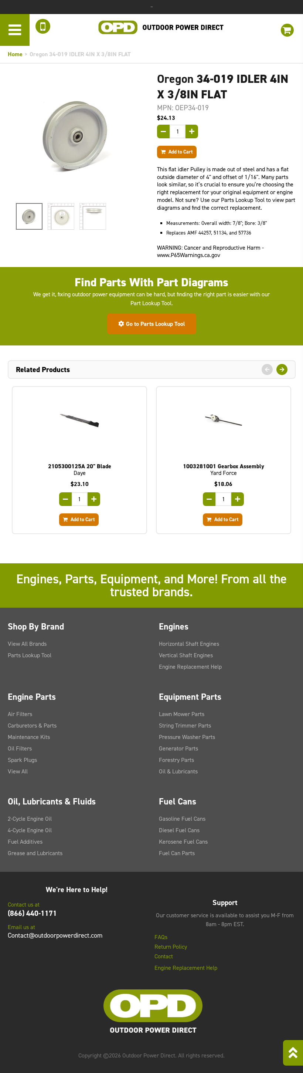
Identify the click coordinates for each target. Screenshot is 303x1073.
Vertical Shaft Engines (186, 655)
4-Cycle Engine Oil (30, 830)
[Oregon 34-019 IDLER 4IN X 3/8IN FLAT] (77, 135)
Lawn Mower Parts (181, 714)
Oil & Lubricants (178, 771)
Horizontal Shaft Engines (189, 644)
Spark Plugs (22, 760)
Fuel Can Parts (177, 853)
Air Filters (20, 714)
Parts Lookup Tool (29, 655)
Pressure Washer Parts (187, 737)
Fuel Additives (25, 842)
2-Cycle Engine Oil (30, 819)
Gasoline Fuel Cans (182, 819)
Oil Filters (20, 748)
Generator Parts (178, 748)
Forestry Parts (176, 760)
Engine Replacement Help (190, 667)
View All (18, 771)
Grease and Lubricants (35, 853)
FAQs (160, 937)
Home (15, 54)
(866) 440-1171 (32, 913)
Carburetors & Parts (32, 725)
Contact (163, 956)
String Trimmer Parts (185, 725)
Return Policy (170, 947)
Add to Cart (180, 151)
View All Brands (27, 644)
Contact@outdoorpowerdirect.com (55, 935)
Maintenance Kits (29, 737)
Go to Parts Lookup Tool (155, 324)
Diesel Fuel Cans (179, 830)
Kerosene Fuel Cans (183, 842)
